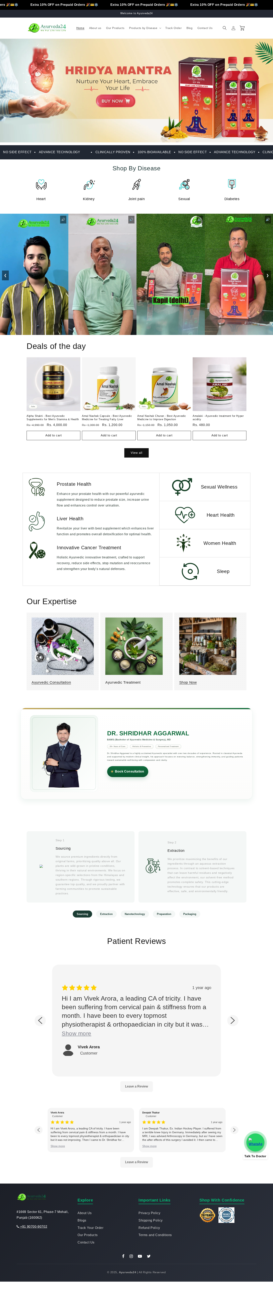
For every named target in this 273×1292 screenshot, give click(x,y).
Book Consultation (129, 771)
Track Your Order (91, 1227)
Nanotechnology (135, 914)
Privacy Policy (149, 1213)
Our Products (88, 1235)
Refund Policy (149, 1227)
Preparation (164, 914)
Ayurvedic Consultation (51, 682)
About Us (85, 1213)
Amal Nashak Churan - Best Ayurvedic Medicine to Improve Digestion (161, 417)
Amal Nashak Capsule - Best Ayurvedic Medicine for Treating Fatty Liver (107, 417)
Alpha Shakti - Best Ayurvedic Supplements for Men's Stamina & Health (53, 417)
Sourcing (82, 914)
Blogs (82, 1220)
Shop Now (188, 682)
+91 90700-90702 (33, 1226)
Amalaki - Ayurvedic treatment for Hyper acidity (218, 417)
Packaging (189, 914)
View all (136, 452)
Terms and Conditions (155, 1235)
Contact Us (86, 1242)
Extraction (106, 914)
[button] (145, 28)
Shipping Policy (150, 1220)
